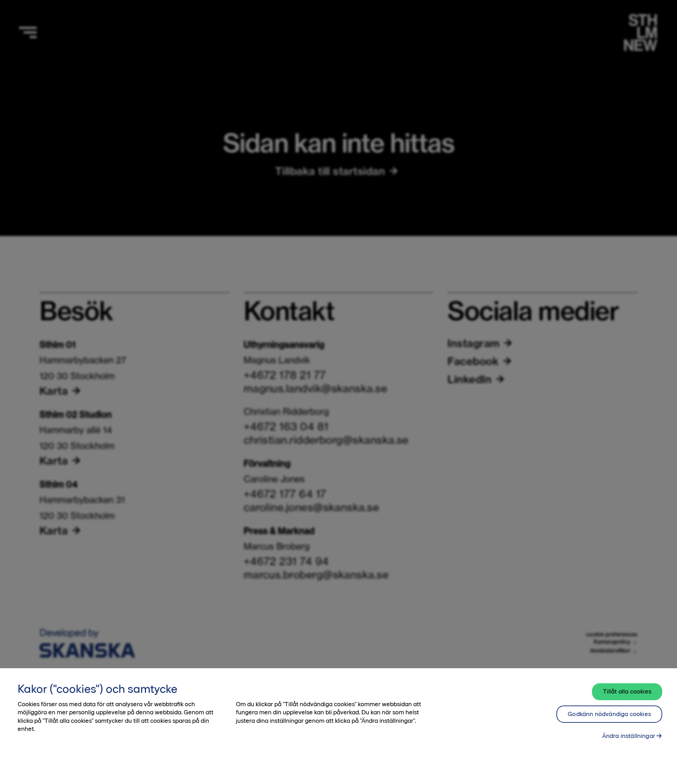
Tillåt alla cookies (627, 691)
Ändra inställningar (628, 736)
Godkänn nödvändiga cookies (609, 714)
